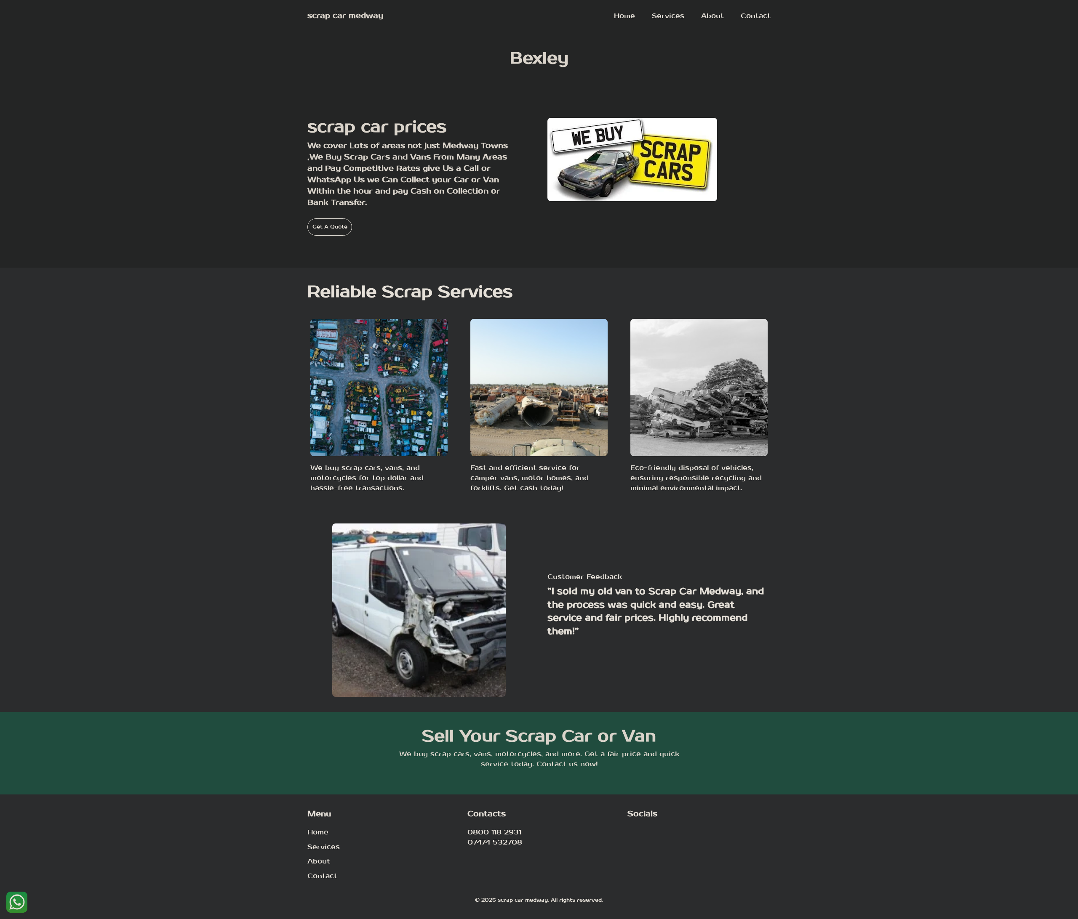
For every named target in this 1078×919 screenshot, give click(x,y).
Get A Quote (329, 226)
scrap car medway (345, 16)
